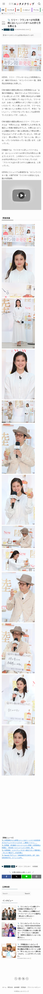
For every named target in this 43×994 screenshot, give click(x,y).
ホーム (4, 987)
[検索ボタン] (39, 4)
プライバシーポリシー (34, 987)
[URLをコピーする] (36, 876)
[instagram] (19, 978)
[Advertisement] (21, 811)
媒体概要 (17, 987)
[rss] (23, 978)
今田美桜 (35, 866)
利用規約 (23, 987)
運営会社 (10, 987)
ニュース (6, 29)
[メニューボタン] (3, 4)
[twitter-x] (15, 978)
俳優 (12, 29)
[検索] (27, 978)
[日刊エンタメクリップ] (21, 4)
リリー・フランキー (24, 866)
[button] (6, 876)
